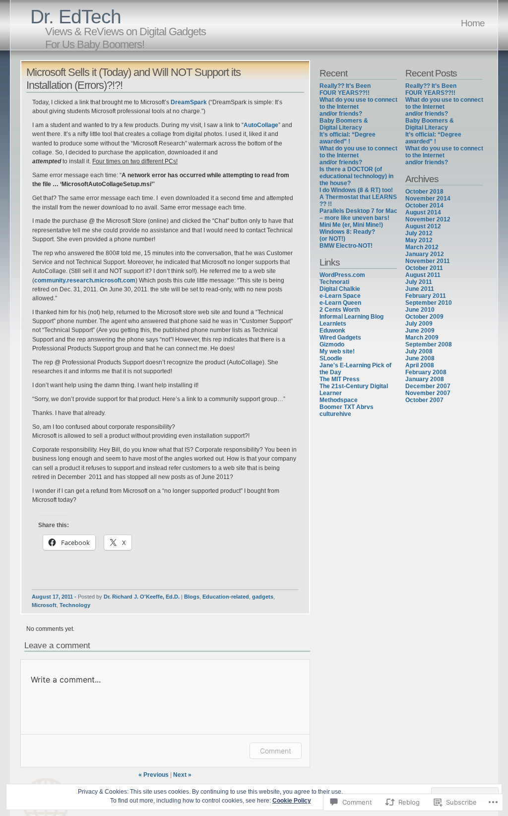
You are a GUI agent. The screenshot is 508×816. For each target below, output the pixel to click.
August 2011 (423, 275)
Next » (182, 774)
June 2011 (419, 288)
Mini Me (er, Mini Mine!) (351, 224)
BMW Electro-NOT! (346, 245)
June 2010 (420, 309)
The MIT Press (339, 379)
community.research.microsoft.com (84, 280)
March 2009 (422, 337)
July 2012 (419, 233)
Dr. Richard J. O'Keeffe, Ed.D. (142, 597)
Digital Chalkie (339, 288)
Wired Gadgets (340, 337)
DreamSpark (189, 102)
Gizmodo (331, 344)
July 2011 (418, 281)
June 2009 (420, 330)
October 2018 (424, 191)
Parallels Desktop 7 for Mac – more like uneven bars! (358, 214)
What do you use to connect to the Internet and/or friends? (358, 106)
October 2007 (424, 400)
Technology (75, 605)
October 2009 (424, 316)
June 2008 (420, 358)
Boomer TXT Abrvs (346, 407)
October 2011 (424, 268)
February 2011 (425, 295)
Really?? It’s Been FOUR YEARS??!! (345, 89)
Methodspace (338, 400)
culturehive (335, 413)
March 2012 (422, 247)
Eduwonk (332, 330)
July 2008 (419, 351)
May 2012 (419, 240)
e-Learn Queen (340, 302)
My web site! (337, 351)
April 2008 (419, 365)
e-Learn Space (340, 295)
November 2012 (427, 219)
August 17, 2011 (52, 597)
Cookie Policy (291, 800)
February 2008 (425, 372)
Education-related (225, 597)
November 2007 (427, 393)
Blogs (191, 597)
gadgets (262, 597)
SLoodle (330, 358)
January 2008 (424, 379)
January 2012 (424, 254)
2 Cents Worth (339, 309)
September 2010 (428, 302)
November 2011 (427, 261)
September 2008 (428, 344)
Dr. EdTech (75, 16)
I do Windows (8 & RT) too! (356, 190)
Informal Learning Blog (351, 316)
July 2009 (419, 323)
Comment (275, 751)
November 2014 (427, 198)
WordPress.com (342, 275)
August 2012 (423, 226)
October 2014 (424, 205)
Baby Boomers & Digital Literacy (343, 124)
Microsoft (44, 605)
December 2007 (427, 386)
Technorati (334, 281)
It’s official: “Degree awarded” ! (347, 138)
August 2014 (423, 212)
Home (473, 22)
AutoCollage (261, 125)
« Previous (153, 774)
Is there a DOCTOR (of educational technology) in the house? (356, 176)
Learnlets (332, 323)
